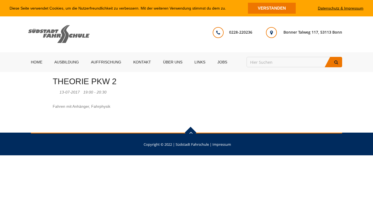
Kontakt (142, 62)
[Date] (55, 91)
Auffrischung (106, 62)
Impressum (221, 144)
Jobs (222, 62)
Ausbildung (66, 62)
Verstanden (272, 8)
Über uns (172, 62)
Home (36, 62)
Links (199, 62)
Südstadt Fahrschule (192, 144)
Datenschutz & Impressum (340, 8)
